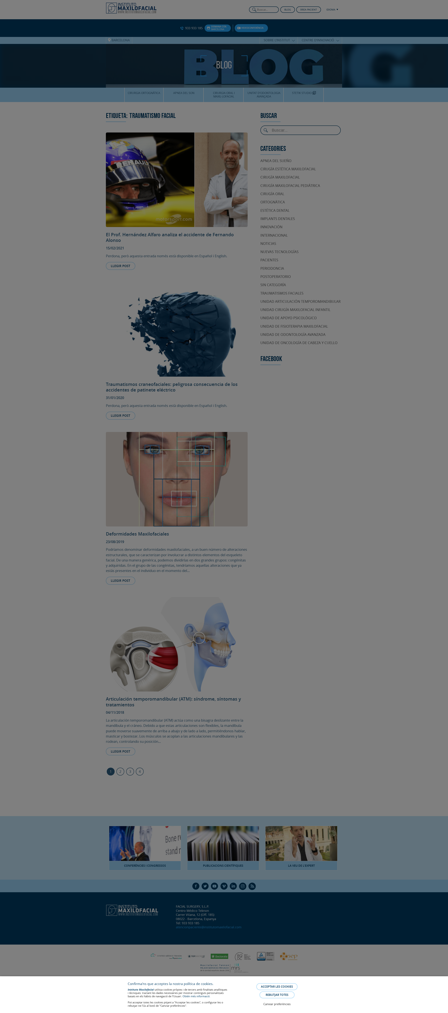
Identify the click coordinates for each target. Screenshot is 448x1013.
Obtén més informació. (196, 996)
